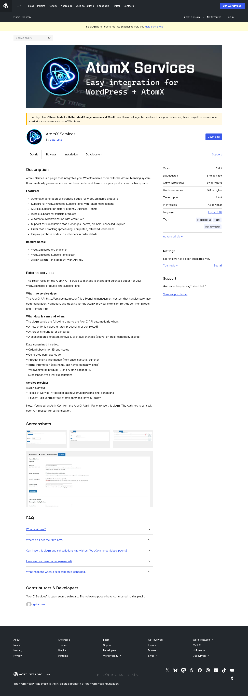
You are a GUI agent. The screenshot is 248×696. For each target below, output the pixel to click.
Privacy (17, 655)
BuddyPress (201, 655)
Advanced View (173, 236)
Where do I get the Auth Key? (44, 540)
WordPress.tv (112, 655)
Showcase (64, 639)
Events (152, 645)
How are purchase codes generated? (49, 561)
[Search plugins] (49, 38)
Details (34, 154)
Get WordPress (232, 5)
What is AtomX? (36, 529)
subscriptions (204, 220)
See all (218, 265)
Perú (48, 674)
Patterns (63, 655)
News (16, 645)
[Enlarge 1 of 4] (62, 434)
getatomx (56, 139)
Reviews (51, 154)
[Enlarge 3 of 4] (148, 434)
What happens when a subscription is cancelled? (56, 571)
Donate (153, 650)
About (16, 639)
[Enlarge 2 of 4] (105, 434)
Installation (71, 154)
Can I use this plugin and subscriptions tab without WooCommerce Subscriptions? (76, 550)
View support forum (175, 294)
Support (217, 154)
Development (94, 154)
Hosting (17, 650)
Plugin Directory (22, 17)
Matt (197, 645)
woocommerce (213, 226)
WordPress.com (203, 639)
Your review (170, 265)
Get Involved (155, 639)
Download (214, 136)
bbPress (199, 650)
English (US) (215, 212)
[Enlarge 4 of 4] (148, 455)
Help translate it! (154, 26)
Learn (106, 639)
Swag (152, 655)
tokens (217, 220)
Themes (62, 645)
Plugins (62, 650)
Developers (109, 650)
